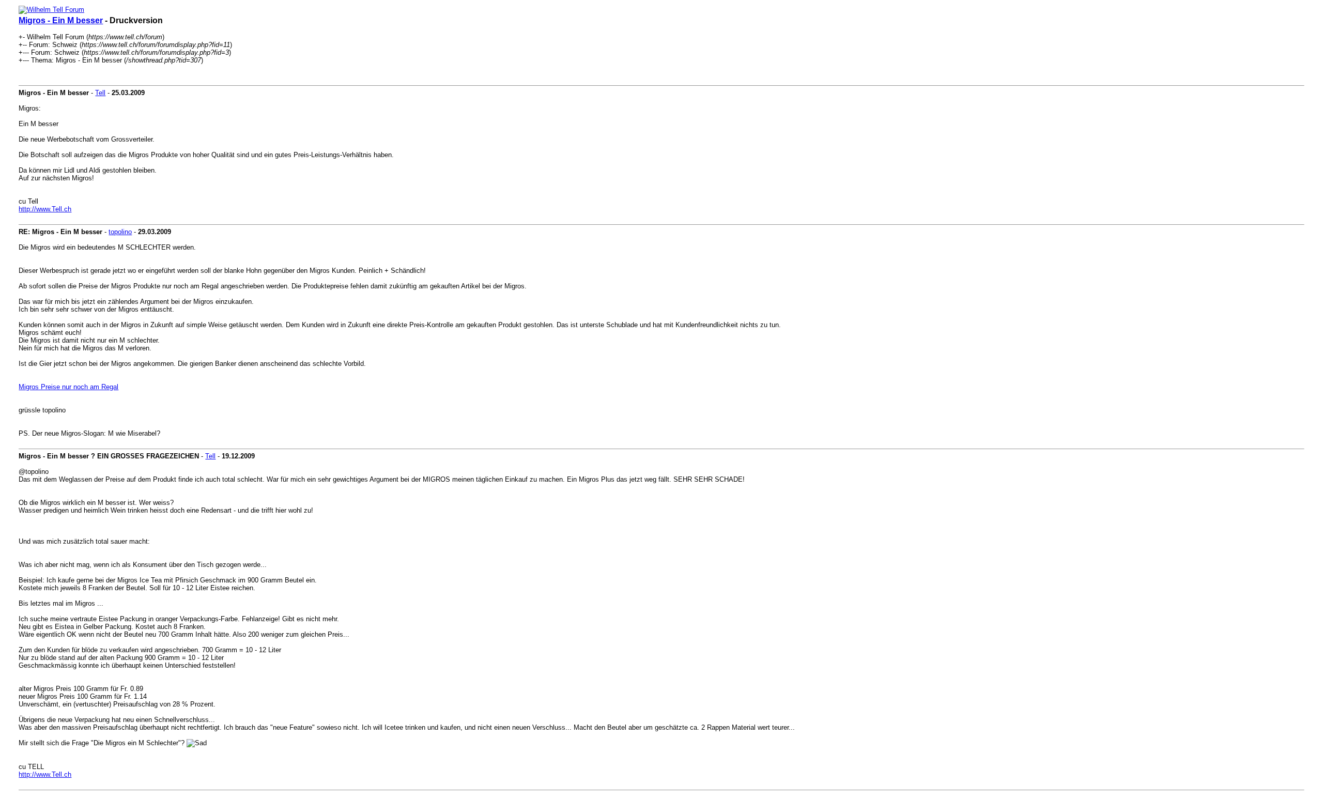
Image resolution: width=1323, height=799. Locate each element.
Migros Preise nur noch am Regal (68, 387)
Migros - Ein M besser (61, 20)
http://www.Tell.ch (45, 209)
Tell (100, 93)
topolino (120, 232)
